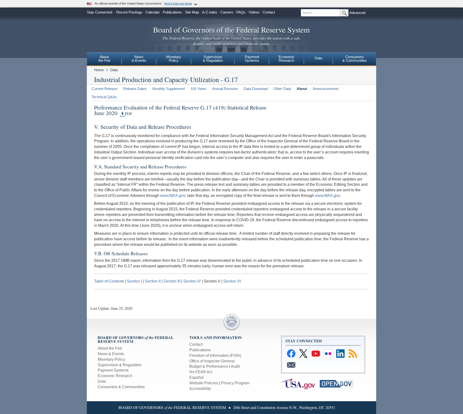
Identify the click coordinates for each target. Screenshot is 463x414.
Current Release (104, 89)
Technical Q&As (104, 97)
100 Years (198, 89)
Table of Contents (109, 281)
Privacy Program (235, 383)
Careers (226, 12)
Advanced (357, 13)
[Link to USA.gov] (300, 383)
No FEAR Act (200, 372)
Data (318, 58)
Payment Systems (113, 370)
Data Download (256, 89)
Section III (171, 281)
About (302, 89)
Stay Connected (99, 12)
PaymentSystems (252, 58)
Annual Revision (225, 89)
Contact (269, 12)
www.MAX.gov (172, 195)
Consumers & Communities (121, 387)
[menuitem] (104, 59)
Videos (254, 12)
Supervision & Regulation (120, 365)
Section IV (192, 281)
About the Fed (110, 348)
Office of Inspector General (212, 361)
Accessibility (200, 388)
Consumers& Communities (354, 58)
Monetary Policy (111, 359)
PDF (128, 113)
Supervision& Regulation (213, 58)
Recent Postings (129, 12)
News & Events (111, 354)
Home (99, 70)
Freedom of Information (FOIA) (215, 355)
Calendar (152, 12)
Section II (153, 281)
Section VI (232, 281)
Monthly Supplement (168, 89)
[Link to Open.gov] (339, 383)
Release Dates (135, 89)
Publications (172, 12)
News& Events (139, 58)
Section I (134, 281)
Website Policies (203, 383)
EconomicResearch (286, 58)
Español (196, 377)
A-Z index (209, 12)
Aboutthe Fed (104, 58)
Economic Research (115, 376)
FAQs (240, 12)
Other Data (282, 89)
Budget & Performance (208, 366)
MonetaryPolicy (173, 58)
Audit (235, 366)
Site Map (192, 12)
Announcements (326, 89)
